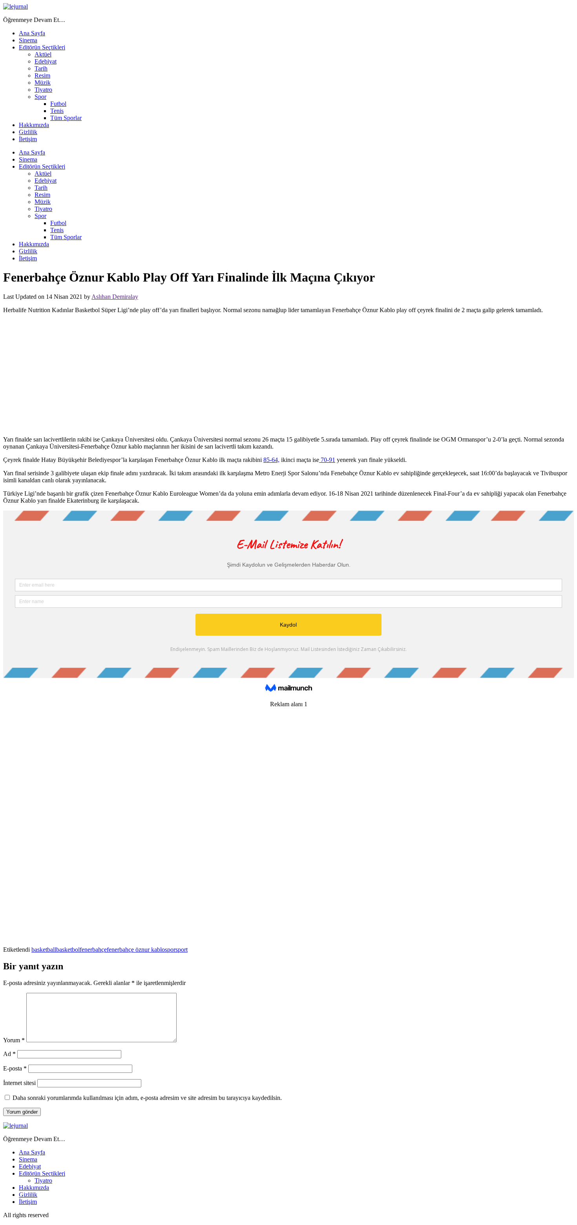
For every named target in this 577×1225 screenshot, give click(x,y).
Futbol (58, 103)
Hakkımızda (34, 125)
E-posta (15, 1068)
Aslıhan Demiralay (114, 296)
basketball (43, 949)
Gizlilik (28, 132)
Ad (9, 1054)
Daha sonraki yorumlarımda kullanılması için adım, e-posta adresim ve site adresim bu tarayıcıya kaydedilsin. (147, 1097)
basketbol (68, 949)
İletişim (28, 139)
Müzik (43, 82)
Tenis (57, 110)
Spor (40, 96)
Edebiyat (46, 61)
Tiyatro (43, 89)
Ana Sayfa (32, 33)
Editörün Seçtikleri (42, 47)
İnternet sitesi (19, 1083)
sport (181, 949)
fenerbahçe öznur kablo (136, 949)
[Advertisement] (288, 375)
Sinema (28, 40)
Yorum (14, 1040)
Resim (42, 75)
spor (170, 949)
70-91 (327, 459)
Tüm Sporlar (66, 118)
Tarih (41, 68)
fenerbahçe (93, 949)
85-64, (271, 459)
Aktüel (43, 54)
